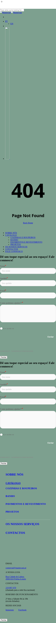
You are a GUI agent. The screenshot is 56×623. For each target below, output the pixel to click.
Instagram (10, 610)
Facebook (22, 610)
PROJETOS (15, 244)
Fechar (3, 357)
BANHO (14, 240)
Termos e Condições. (23, 328)
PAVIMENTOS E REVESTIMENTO (26, 242)
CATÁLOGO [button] (13, 483)
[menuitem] (6, 21)
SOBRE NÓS (11, 233)
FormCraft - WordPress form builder (16, 351)
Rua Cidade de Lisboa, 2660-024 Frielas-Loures (16, 578)
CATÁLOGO (11, 235)
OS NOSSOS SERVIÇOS (16, 247)
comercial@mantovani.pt (16, 568)
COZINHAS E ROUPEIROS (22, 237)
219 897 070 (11, 588)
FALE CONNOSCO (14, 251)
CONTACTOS (11, 249)
